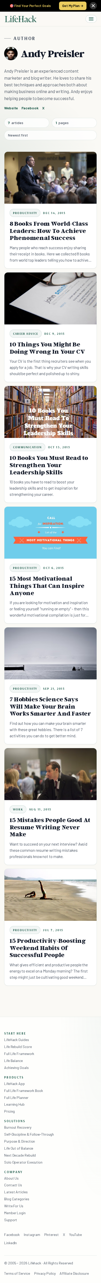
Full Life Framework (19, 1053)
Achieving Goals (16, 1067)
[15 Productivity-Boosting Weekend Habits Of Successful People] (50, 895)
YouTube (75, 1234)
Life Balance (13, 1060)
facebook (29, 108)
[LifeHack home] (20, 19)
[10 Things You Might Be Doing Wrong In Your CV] (50, 298)
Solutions (14, 1121)
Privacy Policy (45, 1273)
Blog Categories (16, 1199)
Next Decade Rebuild (20, 1155)
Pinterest (51, 1234)
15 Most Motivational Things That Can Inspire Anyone (47, 586)
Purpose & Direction (19, 1141)
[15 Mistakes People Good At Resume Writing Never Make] (50, 774)
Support (10, 1220)
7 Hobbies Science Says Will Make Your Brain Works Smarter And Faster (50, 706)
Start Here (15, 1033)
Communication (27, 447)
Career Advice (25, 334)
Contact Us (13, 1185)
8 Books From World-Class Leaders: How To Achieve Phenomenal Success (49, 231)
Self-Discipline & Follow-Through (29, 1134)
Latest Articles (16, 1192)
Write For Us (13, 1206)
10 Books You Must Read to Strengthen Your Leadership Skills (49, 465)
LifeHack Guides (16, 1039)
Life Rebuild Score (18, 1046)
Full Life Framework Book (23, 1090)
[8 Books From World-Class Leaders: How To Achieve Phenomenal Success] (50, 177)
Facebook (12, 1234)
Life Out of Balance (18, 1148)
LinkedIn (10, 1243)
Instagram (32, 1234)
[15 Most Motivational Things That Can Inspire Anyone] (50, 532)
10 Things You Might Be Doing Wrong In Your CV (47, 347)
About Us (11, 1178)
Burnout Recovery (17, 1127)
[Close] (93, 5)
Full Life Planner (16, 1097)
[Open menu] (91, 19)
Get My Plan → (72, 6)
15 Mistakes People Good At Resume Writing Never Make (50, 827)
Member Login (15, 1213)
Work (18, 809)
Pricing (9, 1111)
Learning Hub (14, 1104)
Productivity (25, 213)
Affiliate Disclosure (74, 1273)
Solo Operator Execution (23, 1162)
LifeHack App (14, 1083)
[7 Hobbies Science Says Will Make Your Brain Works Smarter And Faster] (50, 653)
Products (14, 1077)
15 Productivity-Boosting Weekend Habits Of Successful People (48, 948)
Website (11, 108)
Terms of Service (17, 1273)
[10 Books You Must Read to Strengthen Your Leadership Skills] (50, 412)
